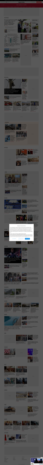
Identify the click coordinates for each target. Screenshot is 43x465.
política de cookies (27, 231)
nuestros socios (20, 227)
